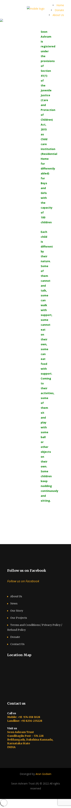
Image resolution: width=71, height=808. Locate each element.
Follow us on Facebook (26, 570)
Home (60, 5)
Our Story (16, 610)
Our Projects (18, 617)
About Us (58, 15)
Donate (59, 10)
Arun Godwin (43, 774)
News (13, 603)
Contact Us (17, 644)
